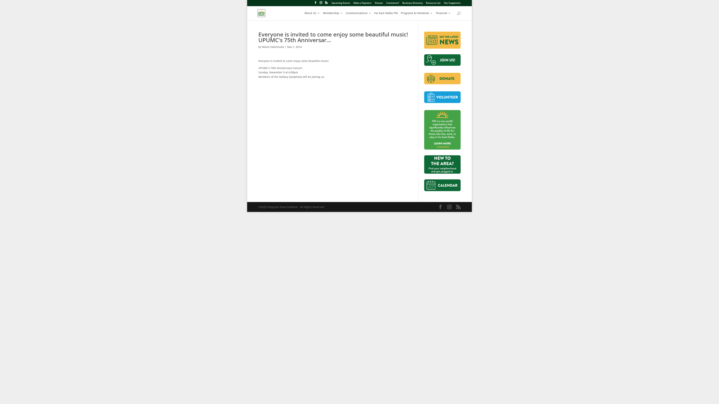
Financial (441, 13)
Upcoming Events (340, 3)
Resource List (433, 3)
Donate (379, 3)
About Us (310, 13)
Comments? (392, 3)
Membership (331, 13)
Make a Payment (362, 3)
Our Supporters (452, 3)
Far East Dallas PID (386, 13)
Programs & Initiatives (415, 13)
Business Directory (412, 3)
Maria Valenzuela (273, 47)
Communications (357, 13)
